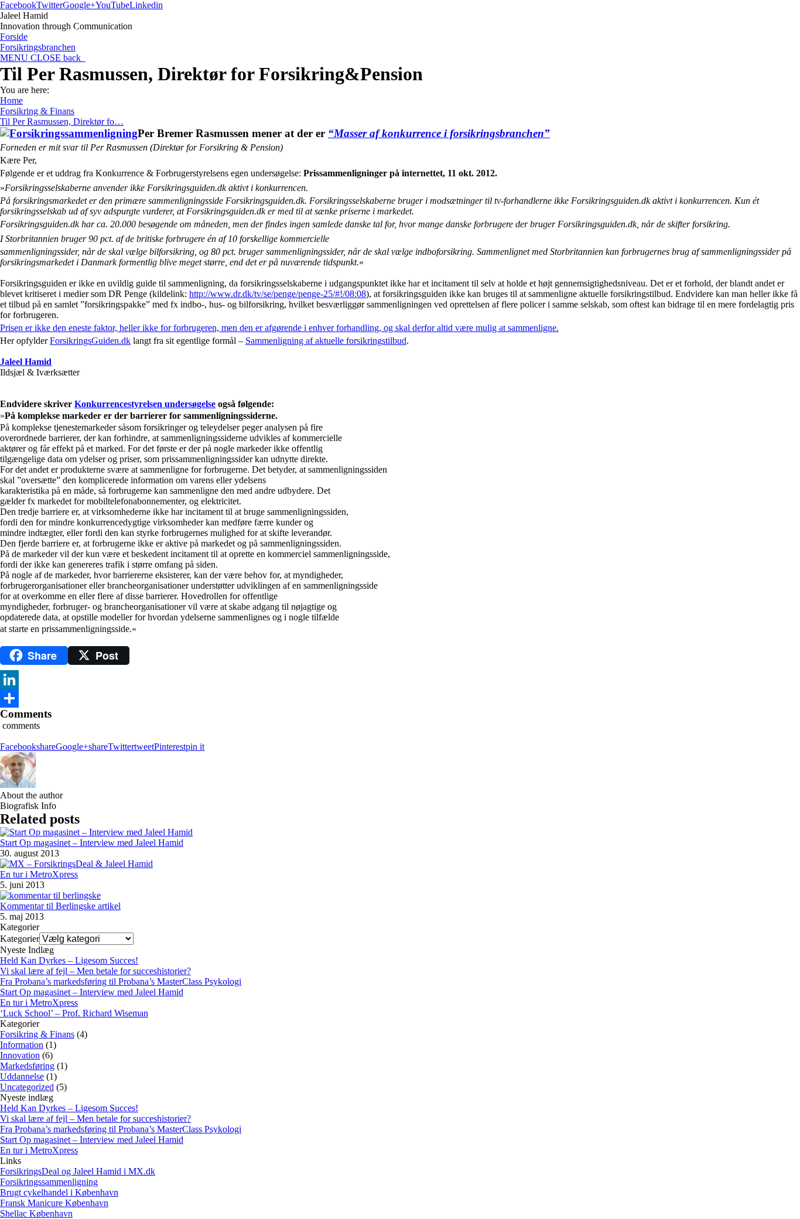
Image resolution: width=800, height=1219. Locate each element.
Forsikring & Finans (37, 111)
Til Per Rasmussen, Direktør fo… (62, 122)
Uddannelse (22, 1076)
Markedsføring (27, 1066)
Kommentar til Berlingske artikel (60, 906)
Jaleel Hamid (26, 362)
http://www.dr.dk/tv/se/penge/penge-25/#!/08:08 (277, 294)
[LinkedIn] (400, 679)
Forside (14, 37)
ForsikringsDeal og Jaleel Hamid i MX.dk (77, 1171)
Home (11, 100)
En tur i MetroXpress (39, 874)
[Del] (400, 698)
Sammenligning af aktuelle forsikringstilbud (325, 341)
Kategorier (19, 939)
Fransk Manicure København (54, 1203)
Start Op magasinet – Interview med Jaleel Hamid (91, 843)
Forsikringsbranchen (38, 47)
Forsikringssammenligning (49, 1182)
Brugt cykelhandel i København (59, 1192)
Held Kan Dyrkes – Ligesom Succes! (69, 960)
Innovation (20, 1055)
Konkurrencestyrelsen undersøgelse (145, 404)
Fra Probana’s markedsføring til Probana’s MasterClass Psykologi (120, 981)
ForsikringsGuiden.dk (90, 341)
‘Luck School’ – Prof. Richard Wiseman (74, 1013)
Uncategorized (27, 1087)
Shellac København (36, 1213)
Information (21, 1045)
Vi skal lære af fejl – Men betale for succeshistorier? (95, 971)
